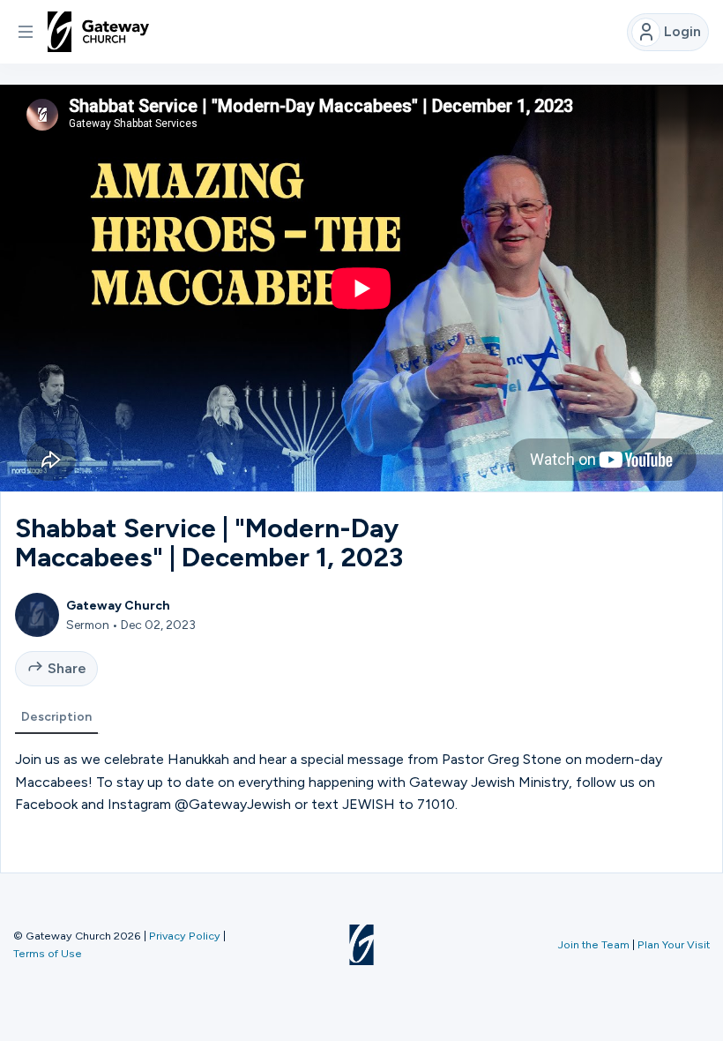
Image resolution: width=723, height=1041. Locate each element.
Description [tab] (56, 716)
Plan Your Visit (673, 944)
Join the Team (594, 944)
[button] (26, 32)
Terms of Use (47, 953)
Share (67, 668)
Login (682, 31)
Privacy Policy (184, 935)
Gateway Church (118, 605)
